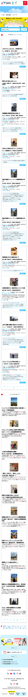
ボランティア (24, 625)
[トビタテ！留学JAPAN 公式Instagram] (17, 673)
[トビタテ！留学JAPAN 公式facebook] (14, 673)
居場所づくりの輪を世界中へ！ (10, 562)
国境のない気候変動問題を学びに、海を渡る (14, 584)
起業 (18, 626)
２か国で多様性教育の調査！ (9, 451)
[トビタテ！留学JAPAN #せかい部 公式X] (11, 684)
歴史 (26, 628)
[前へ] (4, 386)
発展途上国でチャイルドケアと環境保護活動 (14, 517)
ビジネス (23, 627)
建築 (6, 627)
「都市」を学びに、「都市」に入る (11, 473)
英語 (4, 628)
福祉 (10, 628)
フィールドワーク (15, 627)
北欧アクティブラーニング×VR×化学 (12, 540)
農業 (12, 628)
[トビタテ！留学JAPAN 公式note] (20, 673)
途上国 (7, 628)
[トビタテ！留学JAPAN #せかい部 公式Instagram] (14, 684)
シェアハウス (16, 628)
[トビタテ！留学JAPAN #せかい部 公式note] (17, 684)
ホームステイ (9, 625)
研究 (13, 625)
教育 (4, 627)
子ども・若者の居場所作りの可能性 (11, 607)
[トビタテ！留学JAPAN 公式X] (8, 673)
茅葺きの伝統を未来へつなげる (10, 495)
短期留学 (4, 625)
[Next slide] (20, 648)
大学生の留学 (24, 694)
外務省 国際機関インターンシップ (9, 663)
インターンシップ (18, 625)
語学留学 (4, 626)
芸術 (23, 628)
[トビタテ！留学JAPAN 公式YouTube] (11, 673)
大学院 (12, 626)
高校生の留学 (18, 694)
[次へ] (17, 620)
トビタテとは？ (5, 693)
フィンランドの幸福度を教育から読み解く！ (14, 408)
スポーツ (21, 626)
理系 (15, 626)
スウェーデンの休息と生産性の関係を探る (13, 430)
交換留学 (8, 626)
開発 (20, 627)
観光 (20, 628)
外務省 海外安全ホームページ (9, 661)
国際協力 (9, 627)
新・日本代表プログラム (12, 693)
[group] (7, 642)
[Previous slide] (8, 648)
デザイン (25, 626)
